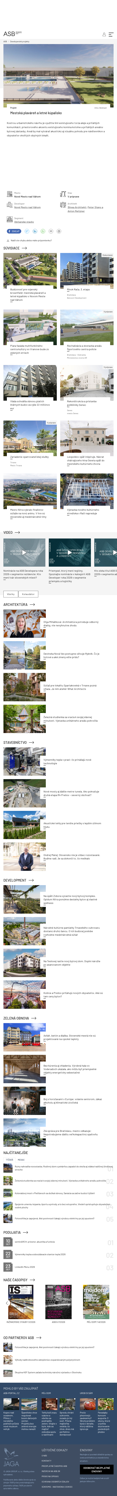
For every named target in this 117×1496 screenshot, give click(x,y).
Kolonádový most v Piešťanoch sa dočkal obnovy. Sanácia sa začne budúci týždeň (55, 1193)
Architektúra (15, 604)
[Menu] (111, 34)
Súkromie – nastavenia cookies (57, 1487)
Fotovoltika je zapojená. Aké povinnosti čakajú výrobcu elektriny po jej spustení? (54, 1218)
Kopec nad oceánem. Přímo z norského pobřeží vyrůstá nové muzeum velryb (11, 1420)
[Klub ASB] (104, 34)
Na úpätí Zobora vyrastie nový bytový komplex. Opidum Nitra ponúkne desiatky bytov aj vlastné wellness (70, 899)
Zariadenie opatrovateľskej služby (29, 456)
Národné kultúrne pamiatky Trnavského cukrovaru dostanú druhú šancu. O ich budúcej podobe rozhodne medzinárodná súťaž (72, 931)
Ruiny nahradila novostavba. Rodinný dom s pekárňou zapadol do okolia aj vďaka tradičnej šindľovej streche (64, 1168)
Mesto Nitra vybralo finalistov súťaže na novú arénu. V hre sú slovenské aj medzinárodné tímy (28, 513)
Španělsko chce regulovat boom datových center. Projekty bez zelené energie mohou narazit (29, 1420)
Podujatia (12, 1232)
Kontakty (46, 1461)
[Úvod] (12, 33)
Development (14, 880)
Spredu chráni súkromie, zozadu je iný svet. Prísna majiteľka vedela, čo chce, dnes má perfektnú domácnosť (67, 1423)
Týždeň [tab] (9, 1160)
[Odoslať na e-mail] (51, 231)
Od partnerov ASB (18, 1338)
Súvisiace (11, 248)
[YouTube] (43, 231)
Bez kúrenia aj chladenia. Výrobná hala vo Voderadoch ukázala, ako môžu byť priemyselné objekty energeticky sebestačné (70, 1069)
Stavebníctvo (15, 742)
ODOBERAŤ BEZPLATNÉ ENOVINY (96, 1469)
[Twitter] (27, 231)
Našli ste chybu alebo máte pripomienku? (31, 240)
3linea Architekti (77, 207)
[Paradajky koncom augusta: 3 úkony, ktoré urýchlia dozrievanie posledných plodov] (106, 1404)
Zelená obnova (16, 1018)
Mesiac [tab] (21, 1160)
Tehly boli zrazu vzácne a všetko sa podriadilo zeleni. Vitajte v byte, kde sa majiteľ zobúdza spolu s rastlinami (49, 1423)
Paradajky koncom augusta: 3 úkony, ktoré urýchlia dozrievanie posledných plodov (104, 1422)
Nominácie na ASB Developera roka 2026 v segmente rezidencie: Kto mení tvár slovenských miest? (23, 574)
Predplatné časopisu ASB (54, 1466)
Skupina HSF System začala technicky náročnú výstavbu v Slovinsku (48, 1372)
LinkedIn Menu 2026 (25, 1266)
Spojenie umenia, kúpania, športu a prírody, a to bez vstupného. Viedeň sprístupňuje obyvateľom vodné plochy (62, 1206)
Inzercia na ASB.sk (51, 1471)
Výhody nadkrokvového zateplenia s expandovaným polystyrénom (47, 1359)
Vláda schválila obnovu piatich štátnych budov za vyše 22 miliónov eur (30, 405)
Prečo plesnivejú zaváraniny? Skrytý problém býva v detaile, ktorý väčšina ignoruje (87, 1420)
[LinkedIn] (35, 231)
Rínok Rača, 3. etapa (78, 289)
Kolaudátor (28, 594)
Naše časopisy (15, 1280)
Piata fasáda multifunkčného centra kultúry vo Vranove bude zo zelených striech (29, 349)
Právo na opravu (50, 1476)
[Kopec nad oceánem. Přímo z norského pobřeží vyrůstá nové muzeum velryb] (11, 1404)
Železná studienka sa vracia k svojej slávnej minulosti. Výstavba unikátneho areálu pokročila (60, 1180)
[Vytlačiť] (59, 231)
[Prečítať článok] (30, 271)
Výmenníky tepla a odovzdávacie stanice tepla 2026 (40, 1254)
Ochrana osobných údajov (55, 1481)
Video (8, 532)
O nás (44, 1455)
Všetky (11, 594)
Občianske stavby (24, 221)
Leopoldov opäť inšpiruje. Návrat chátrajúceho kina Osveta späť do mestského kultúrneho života (85, 460)
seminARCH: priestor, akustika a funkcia (35, 1241)
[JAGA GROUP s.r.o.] (11, 1457)
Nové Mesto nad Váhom (27, 207)
